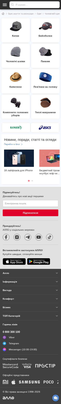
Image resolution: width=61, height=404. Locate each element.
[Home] (3, 13)
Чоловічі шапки (15, 61)
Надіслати (12, 4)
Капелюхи (15, 86)
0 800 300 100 (11, 331)
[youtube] (38, 237)
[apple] (14, 382)
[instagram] (17, 237)
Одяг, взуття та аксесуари (21, 14)
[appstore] (14, 261)
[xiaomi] (5, 382)
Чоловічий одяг (52, 14)
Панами (45, 61)
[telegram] (27, 237)
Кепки (15, 35)
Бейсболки (45, 35)
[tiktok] (49, 237)
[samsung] (29, 382)
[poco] (48, 382)
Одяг (39, 14)
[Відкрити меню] (4, 4)
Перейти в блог (12, 144)
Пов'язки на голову (45, 86)
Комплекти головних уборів (15, 114)
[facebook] (6, 237)
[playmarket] (38, 261)
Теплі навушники (45, 112)
